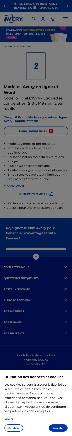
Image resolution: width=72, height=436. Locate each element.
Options (8, 418)
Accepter (58, 428)
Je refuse (13, 428)
